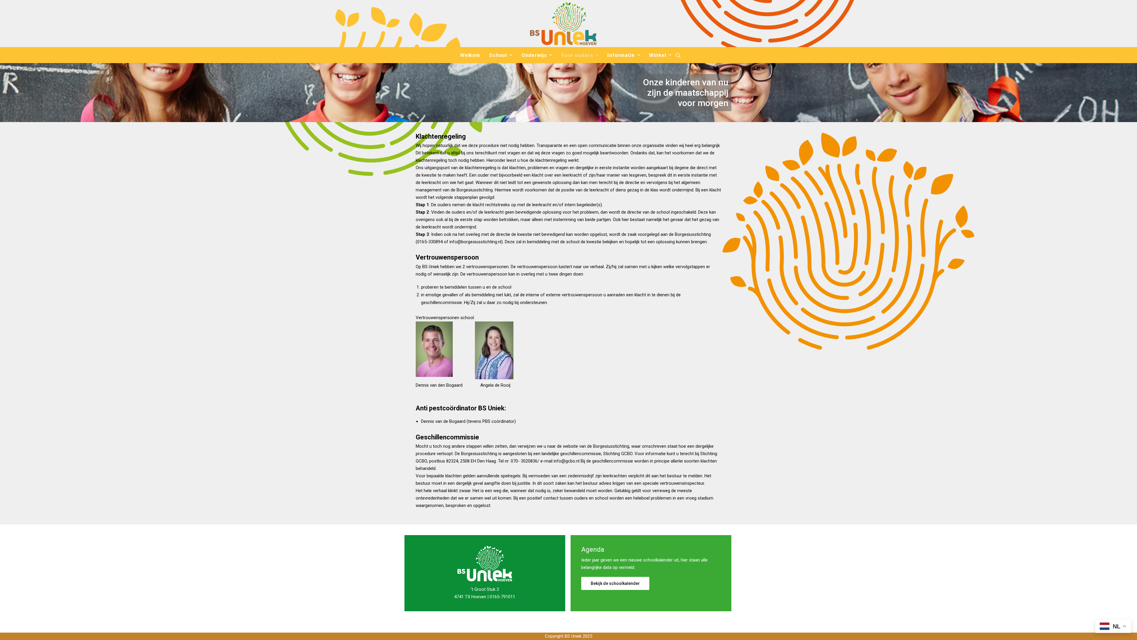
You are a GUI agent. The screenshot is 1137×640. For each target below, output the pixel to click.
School (498, 55)
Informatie (621, 55)
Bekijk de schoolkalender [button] (615, 583)
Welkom (470, 55)
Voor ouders (577, 55)
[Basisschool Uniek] (563, 23)
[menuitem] (470, 55)
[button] (678, 55)
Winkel (657, 55)
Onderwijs (534, 55)
